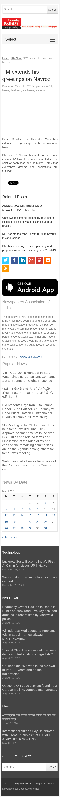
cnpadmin (39, 86)
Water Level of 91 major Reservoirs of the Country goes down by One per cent (29, 465)
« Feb (5, 537)
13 (14, 515)
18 (53, 515)
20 (14, 522)
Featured (15, 90)
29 (30, 528)
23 (37, 522)
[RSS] (6, 268)
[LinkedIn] (22, 260)
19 (6, 522)
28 (22, 528)
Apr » (14, 537)
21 (22, 522)
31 (45, 528)
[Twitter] (6, 260)
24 (45, 522)
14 (22, 515)
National (41, 90)
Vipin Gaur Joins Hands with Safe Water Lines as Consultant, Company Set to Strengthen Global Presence (29, 376)
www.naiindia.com (31, 356)
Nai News (28, 90)
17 (45, 515)
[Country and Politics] (30, 23)
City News (16, 58)
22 (30, 522)
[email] (48, 260)
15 (30, 515)
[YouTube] (39, 260)
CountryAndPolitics (21, 783)
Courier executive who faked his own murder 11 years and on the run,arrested (28, 670)
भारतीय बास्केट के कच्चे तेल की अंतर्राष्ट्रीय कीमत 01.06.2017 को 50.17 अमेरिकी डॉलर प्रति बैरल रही (29, 393)
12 (6, 515)
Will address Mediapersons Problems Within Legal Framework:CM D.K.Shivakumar (29, 634)
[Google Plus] (31, 260)
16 (37, 515)
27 (14, 528)
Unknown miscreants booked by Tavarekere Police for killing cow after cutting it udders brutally (28, 221)
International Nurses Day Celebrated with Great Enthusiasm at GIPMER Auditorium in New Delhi (28, 735)
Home (5, 58)
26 (6, 528)
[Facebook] (14, 260)
